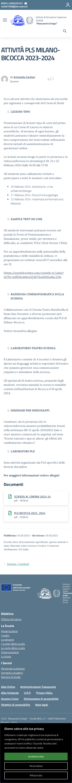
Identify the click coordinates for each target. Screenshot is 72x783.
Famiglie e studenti (12, 673)
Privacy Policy (44, 693)
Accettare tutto (36, 756)
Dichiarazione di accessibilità (41, 699)
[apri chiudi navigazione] (5, 20)
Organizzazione (10, 652)
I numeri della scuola (13, 644)
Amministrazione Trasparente (38, 687)
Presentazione (9, 631)
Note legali (41, 705)
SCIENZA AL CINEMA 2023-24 (32, 496)
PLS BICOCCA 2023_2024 (29, 513)
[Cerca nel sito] (64, 31)
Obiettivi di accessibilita (15, 705)
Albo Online (8, 687)
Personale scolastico (13, 668)
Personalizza (36, 766)
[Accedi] (68, 5)
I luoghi (5, 635)
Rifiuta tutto (36, 775)
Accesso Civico (10, 699)
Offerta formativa (11, 619)
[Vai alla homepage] (29, 20)
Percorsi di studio (10, 677)
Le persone (7, 639)
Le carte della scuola (13, 648)
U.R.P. (27, 693)
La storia (6, 656)
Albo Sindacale (10, 693)
